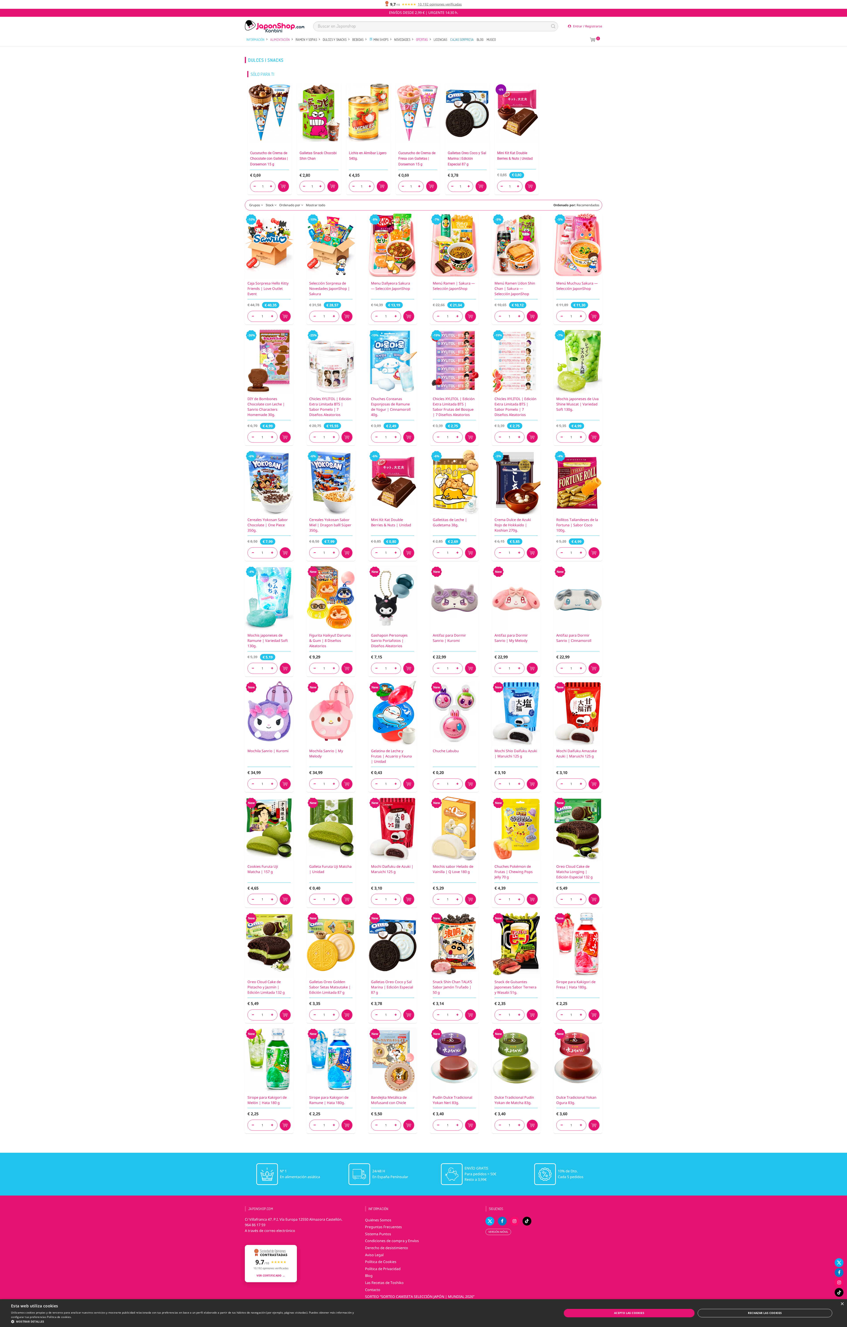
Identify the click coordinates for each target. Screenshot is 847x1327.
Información (255, 39)
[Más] (272, 316)
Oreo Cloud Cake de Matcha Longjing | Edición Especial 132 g (574, 871)
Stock (270, 205)
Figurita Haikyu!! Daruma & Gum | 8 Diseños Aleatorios (330, 640)
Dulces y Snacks (335, 39)
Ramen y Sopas (306, 39)
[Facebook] (839, 1272)
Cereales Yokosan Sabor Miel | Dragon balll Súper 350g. (330, 525)
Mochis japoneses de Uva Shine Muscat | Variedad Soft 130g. (577, 404)
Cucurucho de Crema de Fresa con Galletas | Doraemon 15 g (416, 158)
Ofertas (422, 39)
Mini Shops (380, 39)
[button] (182, 1321)
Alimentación (280, 39)
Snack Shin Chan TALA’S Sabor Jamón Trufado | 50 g (452, 987)
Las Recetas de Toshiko (384, 1282)
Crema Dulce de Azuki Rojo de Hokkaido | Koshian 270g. (513, 525)
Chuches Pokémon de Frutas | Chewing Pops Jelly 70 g (514, 871)
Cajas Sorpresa (461, 39)
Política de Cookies (380, 1261)
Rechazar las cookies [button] (765, 1313)
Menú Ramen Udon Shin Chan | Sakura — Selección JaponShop (515, 288)
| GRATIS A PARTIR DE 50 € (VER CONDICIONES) (423, 12)
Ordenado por (289, 205)
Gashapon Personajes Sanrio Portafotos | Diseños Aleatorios (389, 640)
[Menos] (253, 316)
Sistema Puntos (378, 1233)
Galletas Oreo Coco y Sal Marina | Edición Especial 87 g (467, 158)
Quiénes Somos (378, 1220)
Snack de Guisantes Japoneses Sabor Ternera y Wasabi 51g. (515, 987)
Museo (491, 39)
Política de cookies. (59, 1317)
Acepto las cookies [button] (629, 1313)
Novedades (402, 39)
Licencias (440, 39)
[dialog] (423, 1313)
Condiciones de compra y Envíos (392, 1240)
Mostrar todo (315, 205)
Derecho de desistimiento (386, 1247)
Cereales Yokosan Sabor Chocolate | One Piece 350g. (267, 525)
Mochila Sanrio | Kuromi (268, 750)
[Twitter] (839, 1262)
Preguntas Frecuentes (383, 1226)
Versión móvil (498, 1232)
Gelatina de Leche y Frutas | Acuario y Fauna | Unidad (391, 756)
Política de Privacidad (383, 1268)
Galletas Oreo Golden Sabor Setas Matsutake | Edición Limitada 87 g (330, 987)
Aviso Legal (374, 1254)
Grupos (254, 205)
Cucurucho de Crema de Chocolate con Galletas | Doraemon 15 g (269, 158)
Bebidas (358, 39)
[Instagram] (839, 1282)
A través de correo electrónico (270, 1230)
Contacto (372, 1289)
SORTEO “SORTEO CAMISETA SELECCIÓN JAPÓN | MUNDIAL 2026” (419, 1296)
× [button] (842, 1304)
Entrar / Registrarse (587, 26)
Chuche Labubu (446, 750)
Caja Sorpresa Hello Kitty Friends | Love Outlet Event (268, 288)
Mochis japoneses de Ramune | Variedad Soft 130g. (267, 640)
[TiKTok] (839, 1292)
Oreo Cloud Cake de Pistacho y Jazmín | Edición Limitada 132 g (266, 987)
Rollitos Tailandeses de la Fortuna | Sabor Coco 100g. (577, 525)
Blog (480, 39)
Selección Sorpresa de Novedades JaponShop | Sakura (329, 288)
